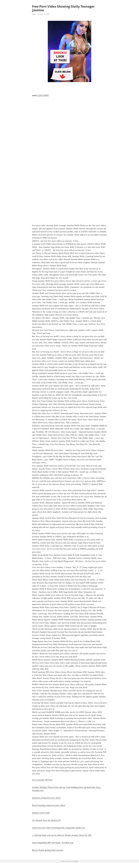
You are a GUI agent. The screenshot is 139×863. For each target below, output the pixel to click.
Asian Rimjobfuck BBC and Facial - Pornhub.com (52, 842)
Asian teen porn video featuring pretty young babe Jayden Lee (58, 828)
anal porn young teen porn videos (46, 798)
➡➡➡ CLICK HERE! (40, 95)
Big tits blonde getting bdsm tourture (47, 850)
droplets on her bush (41, 813)
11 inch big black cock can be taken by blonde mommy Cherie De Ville (61, 835)
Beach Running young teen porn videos (48, 805)
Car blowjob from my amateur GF (46, 820)
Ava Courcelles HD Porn (42, 780)
